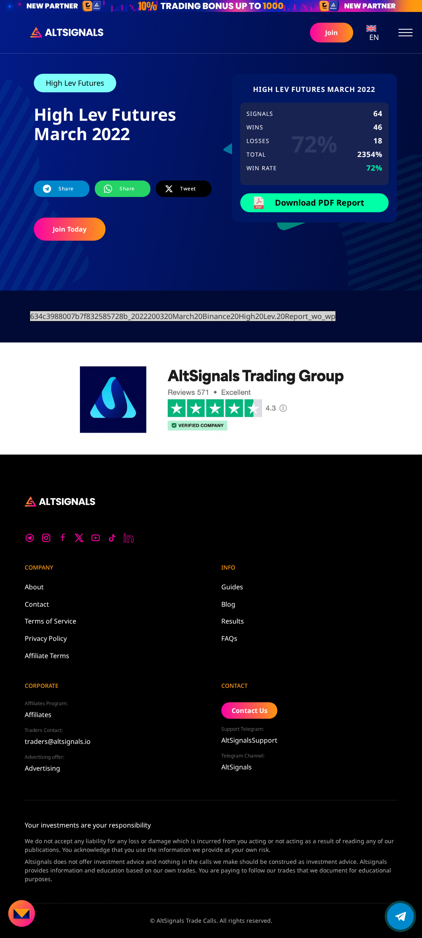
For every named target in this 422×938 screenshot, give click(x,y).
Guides (232, 586)
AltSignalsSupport (249, 740)
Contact (37, 604)
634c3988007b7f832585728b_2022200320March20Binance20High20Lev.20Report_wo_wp (182, 316)
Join (331, 32)
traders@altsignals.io (58, 741)
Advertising (42, 768)
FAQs (229, 638)
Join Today (70, 229)
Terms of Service (50, 621)
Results (232, 621)
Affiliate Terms (47, 655)
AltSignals (236, 767)
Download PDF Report (319, 202)
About (34, 586)
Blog (228, 604)
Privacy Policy (46, 638)
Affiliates (38, 714)
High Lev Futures (75, 83)
